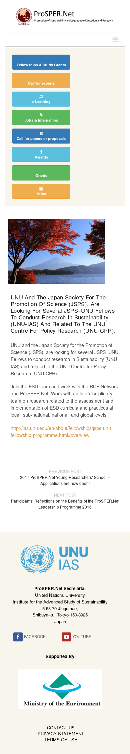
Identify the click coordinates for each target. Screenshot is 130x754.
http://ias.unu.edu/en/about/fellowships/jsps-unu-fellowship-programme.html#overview (62, 431)
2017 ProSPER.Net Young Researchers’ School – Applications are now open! (65, 477)
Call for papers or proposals (41, 138)
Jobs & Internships (41, 120)
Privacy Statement (61, 733)
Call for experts (41, 83)
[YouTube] (66, 636)
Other (41, 193)
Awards (41, 157)
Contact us (61, 727)
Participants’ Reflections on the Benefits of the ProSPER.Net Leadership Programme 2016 (65, 501)
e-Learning (41, 101)
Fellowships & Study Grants (41, 64)
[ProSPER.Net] (65, 15)
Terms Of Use (60, 739)
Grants (41, 175)
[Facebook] (18, 636)
